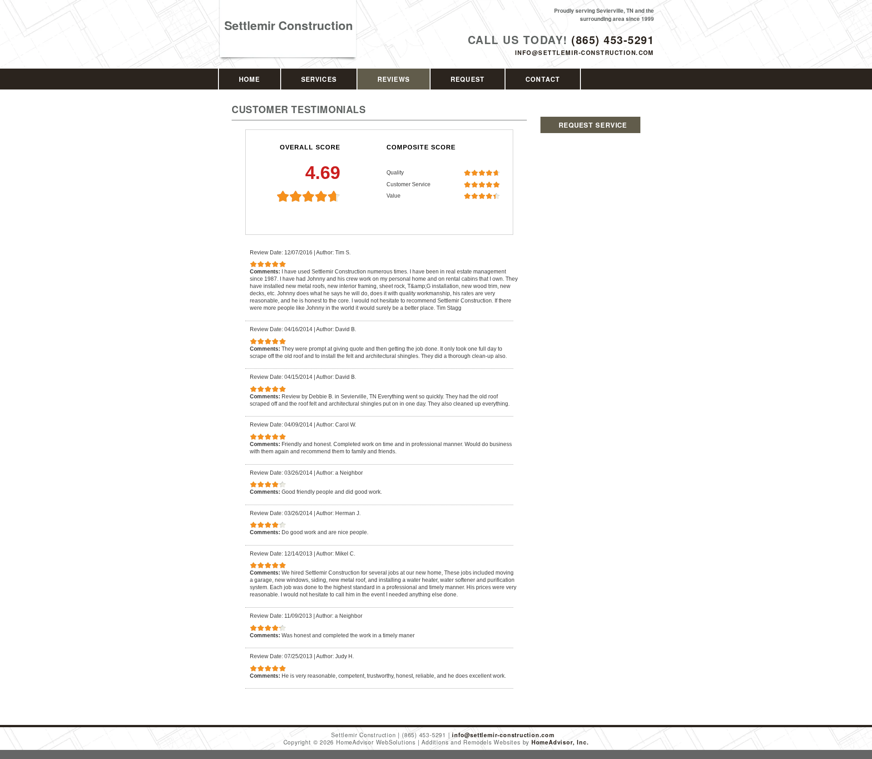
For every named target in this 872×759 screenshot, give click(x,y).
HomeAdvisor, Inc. (560, 742)
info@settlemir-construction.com (584, 52)
